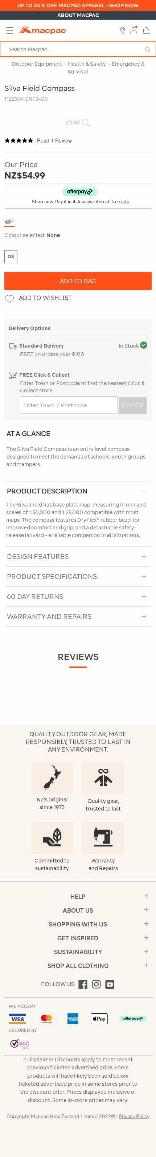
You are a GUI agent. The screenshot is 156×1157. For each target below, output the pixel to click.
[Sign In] (133, 30)
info (125, 201)
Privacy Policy (134, 1116)
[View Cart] (146, 30)
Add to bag (78, 281)
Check (132, 405)
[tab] (78, 491)
